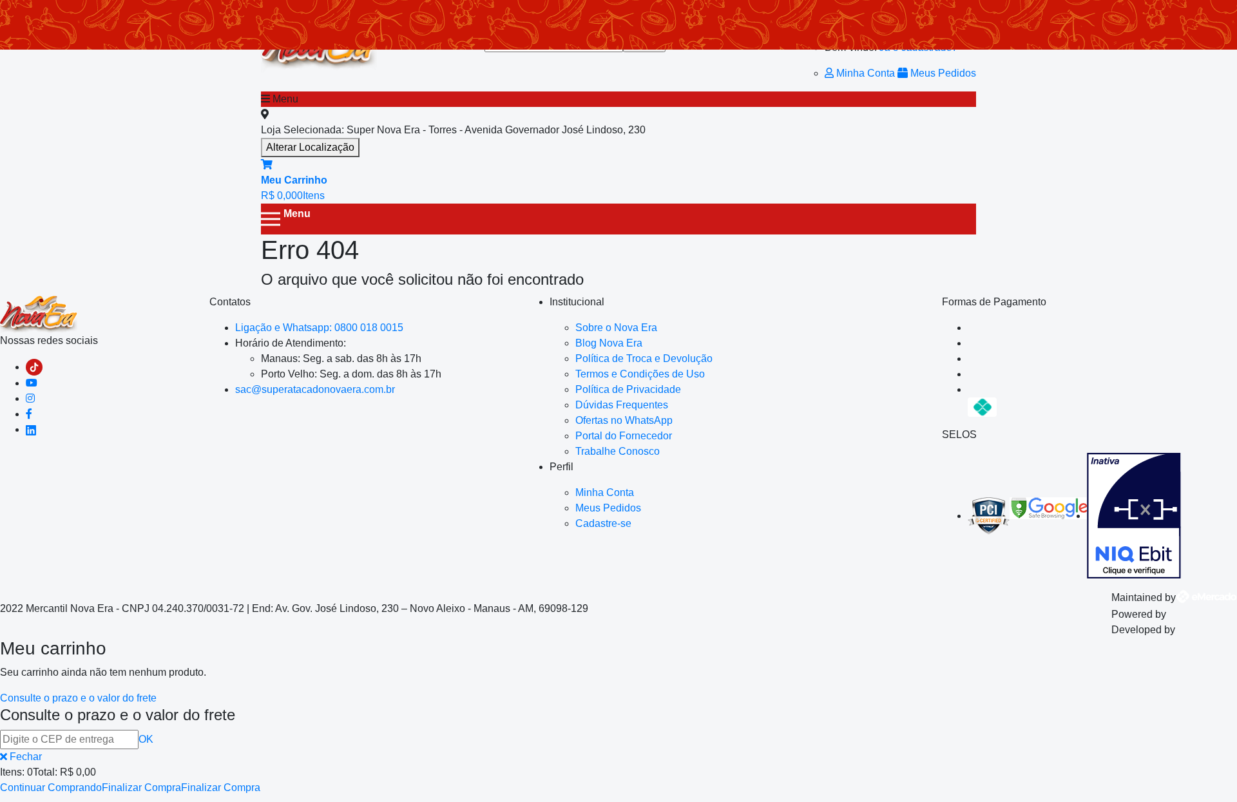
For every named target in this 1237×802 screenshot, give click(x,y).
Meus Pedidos (942, 73)
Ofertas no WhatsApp (624, 420)
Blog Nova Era (608, 343)
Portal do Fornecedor (623, 435)
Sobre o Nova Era (616, 327)
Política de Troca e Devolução (644, 358)
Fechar (24, 756)
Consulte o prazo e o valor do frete (78, 697)
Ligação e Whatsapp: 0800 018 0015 (319, 327)
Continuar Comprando (51, 787)
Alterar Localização (310, 147)
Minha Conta (865, 73)
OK (146, 739)
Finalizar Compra (141, 787)
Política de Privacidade (628, 389)
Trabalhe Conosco (617, 451)
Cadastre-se (603, 523)
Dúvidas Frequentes (621, 404)
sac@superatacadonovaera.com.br (315, 389)
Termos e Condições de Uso (640, 373)
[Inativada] (1134, 515)
